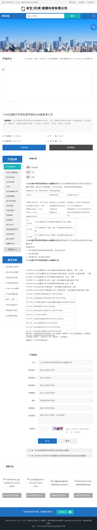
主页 (36, 59)
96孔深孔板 (10, 177)
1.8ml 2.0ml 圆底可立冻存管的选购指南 (13, 288)
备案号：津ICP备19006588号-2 (53, 520)
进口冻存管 (10, 239)
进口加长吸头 (11, 201)
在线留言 (81, 2)
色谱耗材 (9, 220)
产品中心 (42, 59)
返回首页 (72, 2)
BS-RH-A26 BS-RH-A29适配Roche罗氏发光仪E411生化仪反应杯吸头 (60, 456)
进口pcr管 (9, 225)
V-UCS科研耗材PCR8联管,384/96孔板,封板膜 (52, 450)
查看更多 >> (12, 249)
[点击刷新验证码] (57, 429)
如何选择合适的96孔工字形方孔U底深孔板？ (13, 267)
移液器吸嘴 (10, 196)
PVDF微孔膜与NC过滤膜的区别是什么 (13, 283)
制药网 (85, 520)
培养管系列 (10, 234)
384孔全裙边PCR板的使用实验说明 (13, 305)
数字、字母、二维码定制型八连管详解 (13, 299)
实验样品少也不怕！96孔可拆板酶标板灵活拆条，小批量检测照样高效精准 (13, 310)
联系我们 (90, 2)
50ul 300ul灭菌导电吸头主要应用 (13, 272)
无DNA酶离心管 (65, 59)
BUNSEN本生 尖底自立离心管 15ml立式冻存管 (12, 495)
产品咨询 (24, 147)
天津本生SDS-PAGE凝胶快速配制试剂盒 (83, 495)
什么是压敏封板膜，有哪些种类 (13, 294)
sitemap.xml (69, 520)
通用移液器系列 (12, 229)
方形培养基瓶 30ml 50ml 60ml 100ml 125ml (36, 495)
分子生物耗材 (53, 59)
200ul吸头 (10, 206)
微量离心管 (10, 243)
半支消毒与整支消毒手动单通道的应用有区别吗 (13, 316)
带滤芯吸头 (10, 210)
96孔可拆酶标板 (12, 172)
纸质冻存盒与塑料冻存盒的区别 (13, 278)
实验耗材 (9, 215)
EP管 (8, 187)
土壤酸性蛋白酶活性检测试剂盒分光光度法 (60, 495)
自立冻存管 (10, 182)
